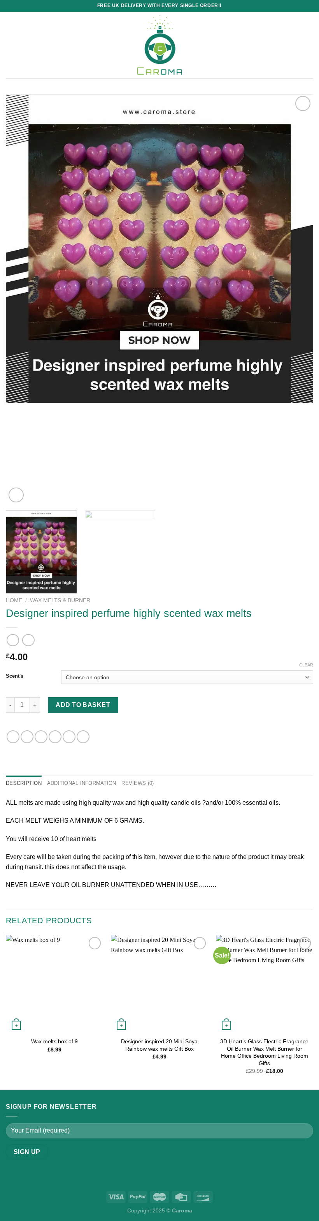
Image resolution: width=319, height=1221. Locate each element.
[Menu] (10, 45)
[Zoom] (16, 495)
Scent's (14, 676)
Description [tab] (24, 783)
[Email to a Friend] (55, 736)
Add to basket (83, 705)
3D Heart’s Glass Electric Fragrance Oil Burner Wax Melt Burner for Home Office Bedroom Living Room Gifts (264, 1052)
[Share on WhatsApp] (13, 736)
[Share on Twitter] (41, 736)
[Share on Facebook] (27, 736)
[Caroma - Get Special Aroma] (159, 45)
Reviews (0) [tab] (137, 783)
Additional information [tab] (81, 783)
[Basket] (309, 45)
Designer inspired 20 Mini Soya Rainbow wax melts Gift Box (159, 1045)
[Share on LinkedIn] (83, 736)
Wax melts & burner (60, 600)
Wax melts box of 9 (54, 1041)
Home (14, 600)
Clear (306, 665)
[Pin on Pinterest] (69, 736)
